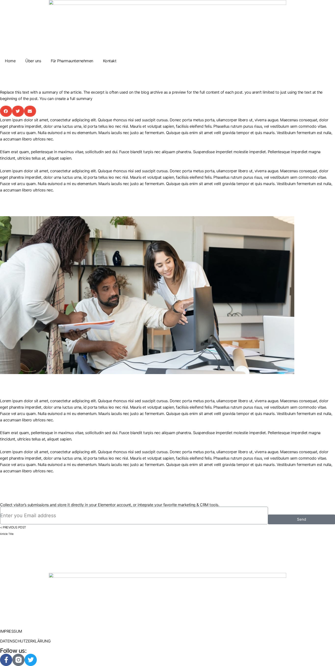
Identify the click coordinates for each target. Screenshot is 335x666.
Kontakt (109, 60)
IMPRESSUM (11, 631)
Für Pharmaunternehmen (72, 60)
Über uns (33, 60)
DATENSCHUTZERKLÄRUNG (25, 641)
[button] (6, 111)
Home (10, 60)
